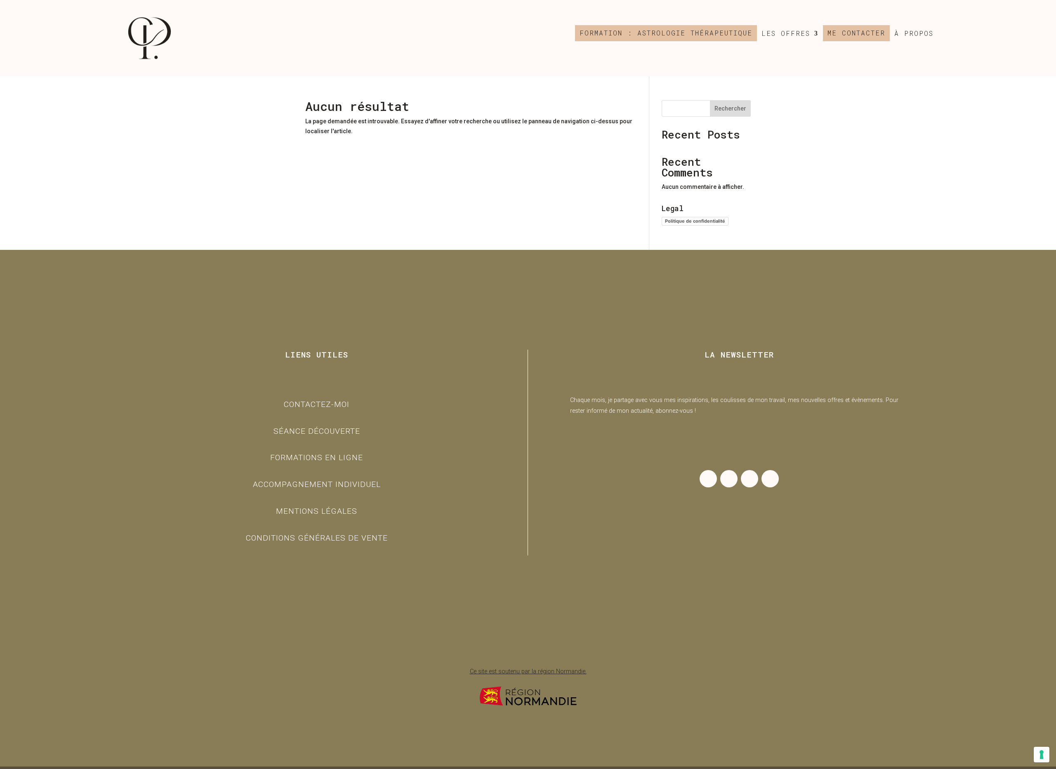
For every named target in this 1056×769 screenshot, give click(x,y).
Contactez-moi (316, 404)
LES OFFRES (785, 34)
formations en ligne (316, 457)
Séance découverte (316, 431)
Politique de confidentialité (695, 221)
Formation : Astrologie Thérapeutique (666, 33)
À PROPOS (913, 34)
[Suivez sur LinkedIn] (749, 478)
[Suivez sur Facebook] (729, 478)
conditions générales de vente (317, 538)
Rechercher (730, 108)
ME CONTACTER (856, 33)
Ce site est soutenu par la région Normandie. (528, 671)
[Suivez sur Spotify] (770, 478)
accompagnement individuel (317, 484)
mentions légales (316, 511)
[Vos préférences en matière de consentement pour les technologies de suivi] (1041, 754)
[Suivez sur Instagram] (708, 478)
